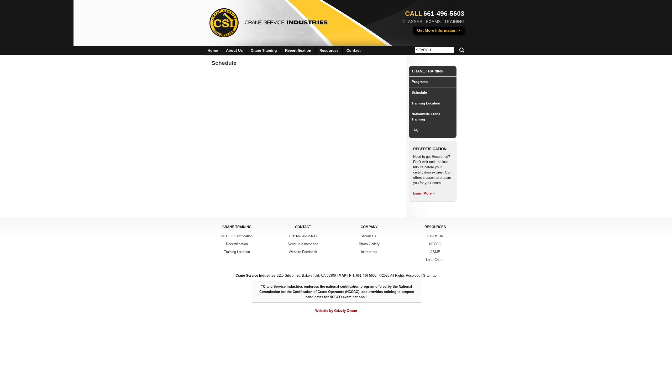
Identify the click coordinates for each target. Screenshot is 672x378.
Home (213, 50)
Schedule (419, 92)
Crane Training (428, 71)
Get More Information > (438, 30)
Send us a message (303, 244)
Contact (353, 50)
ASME (435, 252)
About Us (234, 50)
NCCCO (435, 244)
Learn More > (424, 193)
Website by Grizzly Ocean (336, 311)
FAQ (415, 130)
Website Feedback (303, 252)
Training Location (426, 103)
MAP (342, 275)
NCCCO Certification (237, 236)
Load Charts (435, 260)
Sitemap (430, 275)
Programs (420, 82)
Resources (329, 50)
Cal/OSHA (435, 236)
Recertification (298, 50)
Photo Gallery (369, 244)
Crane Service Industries (265, 21)
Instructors (369, 252)
